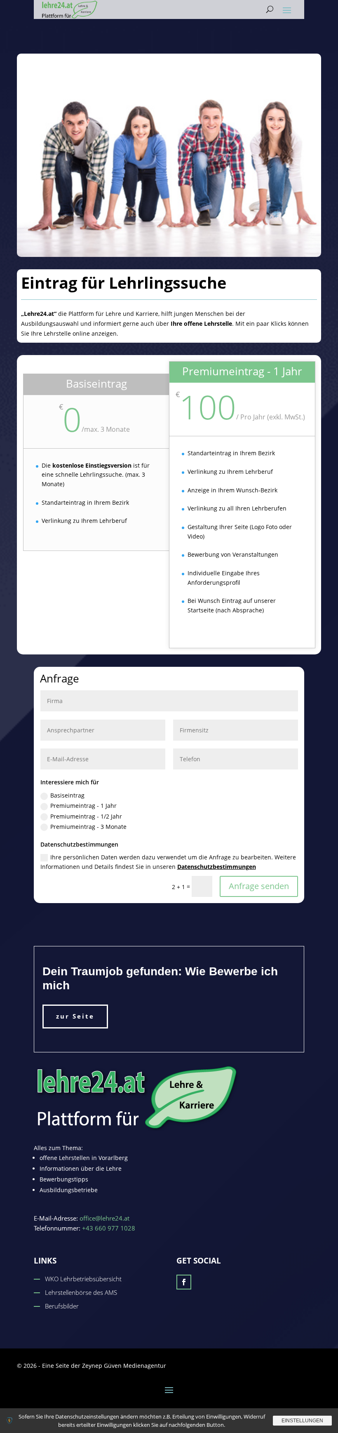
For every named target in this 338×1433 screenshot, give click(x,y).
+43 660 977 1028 (108, 1228)
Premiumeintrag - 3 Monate (88, 827)
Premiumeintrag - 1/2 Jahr (86, 816)
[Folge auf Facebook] (183, 1282)
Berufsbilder (62, 1306)
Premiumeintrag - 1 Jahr (83, 805)
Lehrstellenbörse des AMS (81, 1292)
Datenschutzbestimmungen (216, 867)
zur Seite (75, 1016)
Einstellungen (302, 1421)
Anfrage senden (259, 886)
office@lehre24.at (104, 1218)
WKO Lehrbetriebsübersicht (83, 1279)
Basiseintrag (67, 795)
